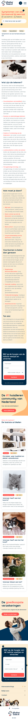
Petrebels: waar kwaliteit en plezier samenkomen (13, 457)
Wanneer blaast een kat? (12, 582)
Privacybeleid (15, 708)
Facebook (9, 708)
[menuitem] (19, 3)
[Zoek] (19, 3)
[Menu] (24, 3)
